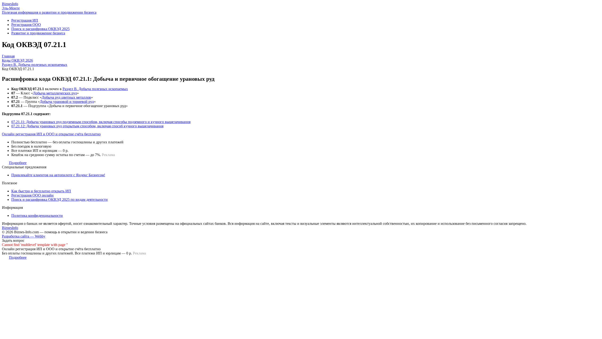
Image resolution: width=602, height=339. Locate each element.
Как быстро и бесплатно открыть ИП (41, 191)
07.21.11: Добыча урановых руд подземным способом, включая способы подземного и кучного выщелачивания (100, 122)
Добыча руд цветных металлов (66, 97)
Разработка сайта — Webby (23, 236)
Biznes (10, 4)
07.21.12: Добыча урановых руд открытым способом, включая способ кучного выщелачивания (87, 126)
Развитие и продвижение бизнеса (38, 33)
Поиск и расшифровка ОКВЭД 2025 (40, 29)
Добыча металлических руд (55, 93)
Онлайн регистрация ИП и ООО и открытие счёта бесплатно (51, 134)
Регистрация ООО (26, 25)
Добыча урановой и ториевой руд (67, 102)
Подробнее (18, 163)
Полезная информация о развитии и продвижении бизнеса (49, 12)
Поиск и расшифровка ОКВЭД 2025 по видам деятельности (59, 200)
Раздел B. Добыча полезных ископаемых (95, 89)
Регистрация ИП (24, 20)
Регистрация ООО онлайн (32, 195)
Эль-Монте (11, 8)
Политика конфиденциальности (37, 216)
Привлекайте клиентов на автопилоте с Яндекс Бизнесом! (58, 175)
